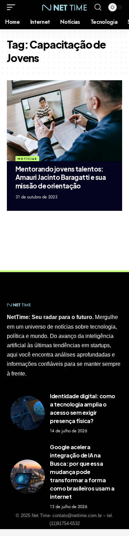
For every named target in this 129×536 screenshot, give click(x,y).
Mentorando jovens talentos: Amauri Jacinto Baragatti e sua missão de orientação (60, 177)
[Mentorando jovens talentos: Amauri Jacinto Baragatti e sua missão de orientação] (64, 120)
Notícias (27, 158)
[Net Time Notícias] (65, 7)
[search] (98, 7)
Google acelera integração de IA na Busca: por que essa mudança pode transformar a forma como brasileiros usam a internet (82, 471)
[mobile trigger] (13, 7)
